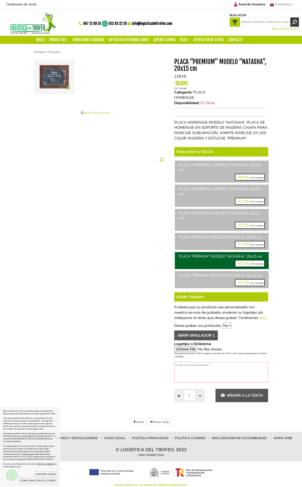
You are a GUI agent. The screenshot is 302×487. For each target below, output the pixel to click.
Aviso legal (115, 438)
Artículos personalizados (129, 39)
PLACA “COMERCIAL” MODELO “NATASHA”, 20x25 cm (221, 195)
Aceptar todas (46, 474)
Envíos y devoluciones (77, 438)
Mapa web (283, 438)
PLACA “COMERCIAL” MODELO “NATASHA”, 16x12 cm (221, 219)
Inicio (40, 39)
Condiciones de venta (21, 4)
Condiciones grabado (88, 39)
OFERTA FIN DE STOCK (209, 39)
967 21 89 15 (92, 23)
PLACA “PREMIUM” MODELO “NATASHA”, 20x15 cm (221, 260)
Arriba (140, 422)
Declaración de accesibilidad (239, 438)
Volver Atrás (161, 422)
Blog (183, 39)
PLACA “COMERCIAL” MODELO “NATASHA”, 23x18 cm (221, 171)
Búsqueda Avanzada (285, 29)
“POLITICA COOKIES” (45, 464)
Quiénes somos (164, 39)
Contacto (235, 39)
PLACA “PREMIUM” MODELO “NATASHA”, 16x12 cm (221, 279)
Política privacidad (150, 438)
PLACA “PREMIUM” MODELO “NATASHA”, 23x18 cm (221, 241)
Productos (57, 39)
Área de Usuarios (251, 4)
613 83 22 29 (118, 23)
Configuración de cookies (38, 480)
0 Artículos (283, 4)
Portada (39, 52)
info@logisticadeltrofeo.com (152, 23)
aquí (262, 317)
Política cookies (190, 438)
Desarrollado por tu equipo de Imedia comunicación (151, 485)
